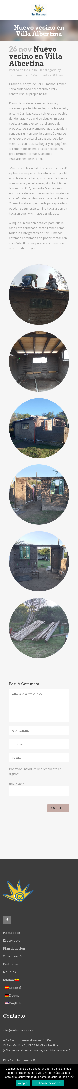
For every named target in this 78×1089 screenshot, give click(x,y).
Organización (13, 956)
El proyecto (11, 940)
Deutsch (15, 995)
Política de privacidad (48, 1083)
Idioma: (9, 980)
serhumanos (18, 75)
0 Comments (40, 75)
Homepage (11, 933)
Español (15, 988)
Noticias (9, 972)
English (15, 1003)
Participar (11, 964)
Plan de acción (14, 948)
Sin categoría (47, 70)
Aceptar (23, 1083)
